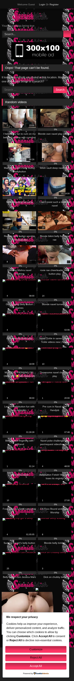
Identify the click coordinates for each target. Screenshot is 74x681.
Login (42, 4)
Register (54, 4)
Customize (36, 649)
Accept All (36, 666)
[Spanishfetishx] (30, 16)
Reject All (36, 657)
